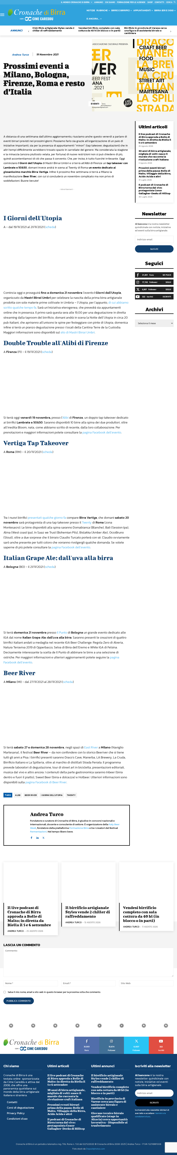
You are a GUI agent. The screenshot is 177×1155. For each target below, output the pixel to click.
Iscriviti (154, 249)
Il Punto (62, 632)
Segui (168, 282)
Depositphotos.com (95, 1148)
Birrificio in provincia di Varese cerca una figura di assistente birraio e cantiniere (145, 30)
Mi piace (167, 275)
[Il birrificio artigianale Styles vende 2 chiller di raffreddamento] (88, 882)
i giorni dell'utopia (52, 795)
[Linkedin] (37, 837)
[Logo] (36, 14)
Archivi (154, 310)
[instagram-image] (11, 1026)
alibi (18, 795)
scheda (50, 227)
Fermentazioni (38, 831)
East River (91, 747)
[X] (43, 837)
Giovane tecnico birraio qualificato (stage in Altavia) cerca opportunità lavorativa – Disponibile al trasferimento (109, 1119)
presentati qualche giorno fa (47, 517)
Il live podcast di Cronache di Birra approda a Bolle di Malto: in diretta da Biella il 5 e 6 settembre (155, 138)
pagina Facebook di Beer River (46, 782)
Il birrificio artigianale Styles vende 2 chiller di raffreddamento (53, 29)
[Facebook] (31, 837)
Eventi (95, 103)
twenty (71, 795)
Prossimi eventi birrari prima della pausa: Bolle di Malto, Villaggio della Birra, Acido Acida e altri (155, 172)
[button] (171, 2)
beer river (31, 795)
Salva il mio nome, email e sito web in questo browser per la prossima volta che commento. (54, 992)
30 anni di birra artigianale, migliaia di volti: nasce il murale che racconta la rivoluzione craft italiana (155, 155)
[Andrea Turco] (7, 54)
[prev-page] (28, 31)
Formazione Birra (79, 828)
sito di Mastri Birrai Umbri (77, 332)
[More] (121, 124)
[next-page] (171, 31)
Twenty (87, 522)
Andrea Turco (20, 54)
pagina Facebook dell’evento (101, 432)
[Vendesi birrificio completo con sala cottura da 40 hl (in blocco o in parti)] (146, 882)
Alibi (65, 417)
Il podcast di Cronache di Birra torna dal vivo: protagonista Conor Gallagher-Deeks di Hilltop (154, 189)
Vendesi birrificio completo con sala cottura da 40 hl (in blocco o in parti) (99, 29)
